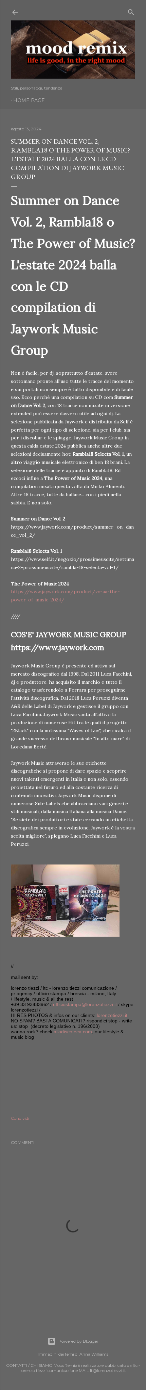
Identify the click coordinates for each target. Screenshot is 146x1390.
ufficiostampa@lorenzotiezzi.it (85, 1004)
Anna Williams (93, 1354)
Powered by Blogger (78, 1341)
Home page (29, 100)
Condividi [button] (20, 1118)
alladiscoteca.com (73, 1031)
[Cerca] (131, 10)
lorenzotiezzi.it (112, 1015)
